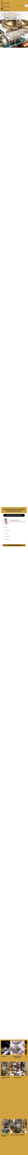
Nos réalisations (14, 515)
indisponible (5, 3)
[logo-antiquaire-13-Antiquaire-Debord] (10, 15)
